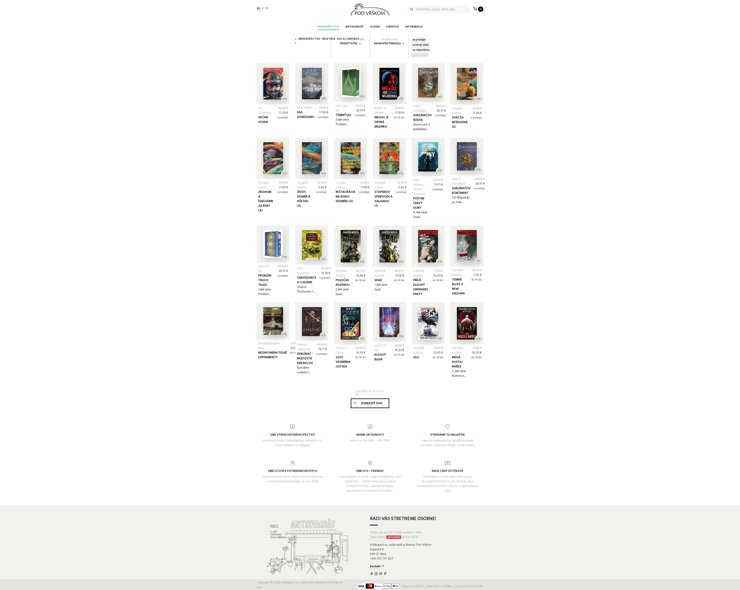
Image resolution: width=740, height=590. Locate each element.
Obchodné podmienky (469, 586)
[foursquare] (386, 574)
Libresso (392, 26)
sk (259, 8)
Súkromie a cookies (439, 586)
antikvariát (354, 26)
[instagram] (376, 574)
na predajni (419, 39)
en (267, 8)
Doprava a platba (412, 586)
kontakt (375, 566)
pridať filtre (349, 43)
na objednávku (421, 50)
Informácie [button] (414, 26)
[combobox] (439, 9)
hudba (375, 26)
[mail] (381, 574)
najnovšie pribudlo (387, 43)
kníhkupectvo (328, 26)
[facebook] (372, 574)
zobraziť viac (372, 403)
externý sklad (421, 45)
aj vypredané (420, 55)
